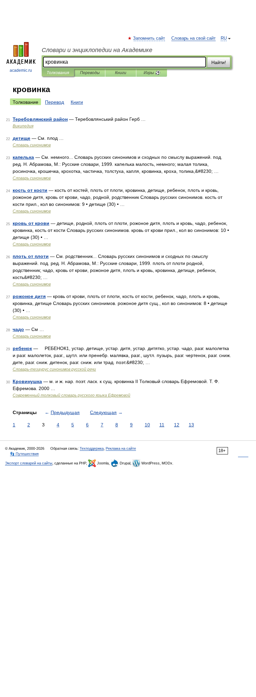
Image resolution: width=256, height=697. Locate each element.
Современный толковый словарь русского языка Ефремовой (71, 395)
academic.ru (21, 70)
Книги (120, 72)
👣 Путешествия (24, 454)
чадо (18, 329)
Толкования (58, 72)
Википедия (23, 126)
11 (161, 424)
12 (176, 424)
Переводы (90, 72)
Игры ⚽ (152, 72)
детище (21, 138)
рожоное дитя (29, 296)
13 (191, 424)
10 (147, 424)
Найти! (218, 62)
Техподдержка (92, 448)
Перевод (54, 102)
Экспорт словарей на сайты (28, 463)
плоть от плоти (31, 256)
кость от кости (30, 190)
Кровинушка (27, 381)
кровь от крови (31, 223)
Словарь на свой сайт (193, 38)
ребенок (22, 348)
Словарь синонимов (32, 145)
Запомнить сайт (149, 38)
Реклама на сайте (121, 448)
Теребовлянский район (40, 119)
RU (224, 38)
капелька (23, 157)
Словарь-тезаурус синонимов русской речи (54, 369)
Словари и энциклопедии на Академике (97, 50)
